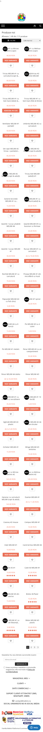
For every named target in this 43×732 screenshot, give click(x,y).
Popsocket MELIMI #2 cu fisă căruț (10, 300)
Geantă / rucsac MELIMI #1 (10, 250)
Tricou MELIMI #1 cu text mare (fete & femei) (32, 99)
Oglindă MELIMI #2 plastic (10, 423)
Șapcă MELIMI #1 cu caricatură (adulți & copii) (32, 200)
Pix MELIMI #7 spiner (32, 299)
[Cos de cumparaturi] (34, 25)
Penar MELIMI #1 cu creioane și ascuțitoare (11, 398)
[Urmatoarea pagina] (37, 647)
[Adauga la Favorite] (10, 66)
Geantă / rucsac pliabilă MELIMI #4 (10, 225)
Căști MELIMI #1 (10, 545)
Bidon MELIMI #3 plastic (32, 621)
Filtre (12, 40)
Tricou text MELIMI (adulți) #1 (32, 175)
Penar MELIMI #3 (32, 374)
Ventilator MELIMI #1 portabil (11, 124)
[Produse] (3, 26)
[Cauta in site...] (40, 25)
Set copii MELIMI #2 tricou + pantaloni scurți (11, 150)
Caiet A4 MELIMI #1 (32, 568)
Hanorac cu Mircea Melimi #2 (10, 473)
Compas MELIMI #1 (32, 522)
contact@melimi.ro (23, 701)
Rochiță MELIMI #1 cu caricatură (10, 275)
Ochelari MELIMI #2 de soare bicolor (32, 423)
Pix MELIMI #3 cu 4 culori (32, 325)
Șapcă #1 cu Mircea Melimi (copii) (11, 49)
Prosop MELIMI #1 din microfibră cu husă (32, 275)
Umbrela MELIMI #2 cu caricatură (32, 124)
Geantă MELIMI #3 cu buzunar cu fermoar (32, 225)
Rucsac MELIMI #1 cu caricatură (32, 250)
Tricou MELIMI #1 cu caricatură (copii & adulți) (11, 74)
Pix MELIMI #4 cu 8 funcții (10, 325)
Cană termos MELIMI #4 (32, 545)
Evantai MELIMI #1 (32, 497)
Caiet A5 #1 (10, 568)
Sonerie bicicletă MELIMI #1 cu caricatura (10, 200)
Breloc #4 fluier (32, 594)
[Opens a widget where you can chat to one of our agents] (34, 728)
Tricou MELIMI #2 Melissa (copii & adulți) (11, 175)
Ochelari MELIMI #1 (11, 447)
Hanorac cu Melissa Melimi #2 (32, 473)
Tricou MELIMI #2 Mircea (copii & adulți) (32, 150)
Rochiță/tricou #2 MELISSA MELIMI (32, 74)
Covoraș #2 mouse (10, 522)
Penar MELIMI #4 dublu (10, 374)
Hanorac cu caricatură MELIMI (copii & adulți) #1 (11, 498)
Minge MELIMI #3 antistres (32, 448)
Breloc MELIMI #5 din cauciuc (10, 595)
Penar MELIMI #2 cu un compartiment (32, 350)
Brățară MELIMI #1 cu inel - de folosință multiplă (10, 621)
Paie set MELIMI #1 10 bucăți (32, 398)
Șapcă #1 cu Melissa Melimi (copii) (32, 49)
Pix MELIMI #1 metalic (10, 349)
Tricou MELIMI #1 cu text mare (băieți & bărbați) (11, 99)
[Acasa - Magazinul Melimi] (21, 17)
